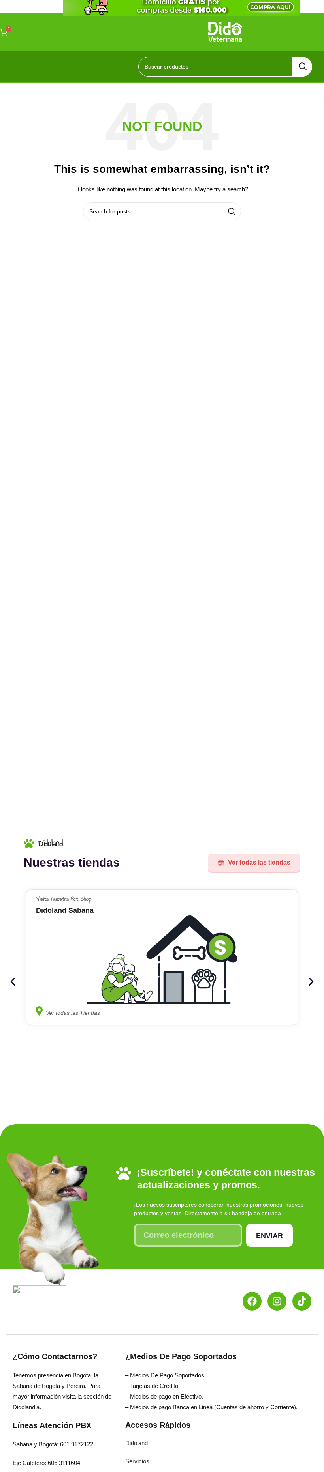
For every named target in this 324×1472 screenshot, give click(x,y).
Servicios (137, 1461)
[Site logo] (225, 31)
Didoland (136, 1443)
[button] (13, 982)
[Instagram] (276, 1301)
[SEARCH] (302, 67)
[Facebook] (252, 1301)
